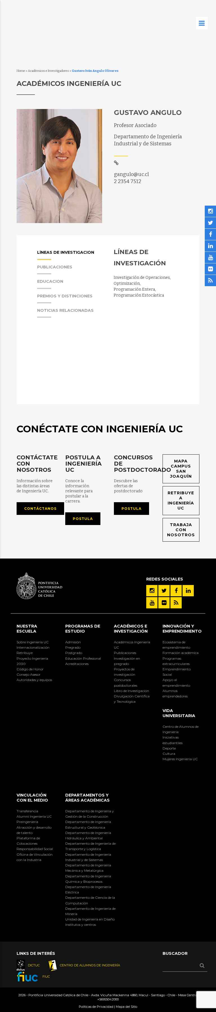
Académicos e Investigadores (48, 71)
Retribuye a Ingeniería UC (181, 500)
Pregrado (72, 647)
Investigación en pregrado (127, 661)
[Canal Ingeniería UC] (152, 602)
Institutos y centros (80, 924)
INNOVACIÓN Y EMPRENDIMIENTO (182, 629)
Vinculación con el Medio (32, 798)
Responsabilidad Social (35, 849)
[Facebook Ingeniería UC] (176, 590)
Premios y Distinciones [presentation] (65, 296)
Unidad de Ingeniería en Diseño (90, 919)
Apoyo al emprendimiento (176, 682)
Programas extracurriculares (176, 661)
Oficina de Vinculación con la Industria (35, 857)
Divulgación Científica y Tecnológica (132, 699)
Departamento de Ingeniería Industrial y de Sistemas (88, 857)
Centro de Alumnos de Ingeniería (181, 729)
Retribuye (25, 653)
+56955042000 (108, 999)
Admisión (73, 642)
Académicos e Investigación (131, 629)
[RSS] (176, 602)
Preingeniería (27, 822)
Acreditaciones (77, 664)
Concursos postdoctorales (125, 682)
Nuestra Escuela (27, 629)
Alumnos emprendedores (175, 693)
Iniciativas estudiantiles (173, 740)
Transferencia (27, 811)
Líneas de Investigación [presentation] (65, 252)
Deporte (169, 748)
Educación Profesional (83, 658)
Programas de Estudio (82, 629)
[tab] (70, 257)
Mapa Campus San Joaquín (181, 469)
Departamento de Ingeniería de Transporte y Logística (90, 846)
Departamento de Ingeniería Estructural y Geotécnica (88, 824)
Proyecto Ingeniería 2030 (32, 661)
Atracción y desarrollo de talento (34, 830)
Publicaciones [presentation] (54, 267)
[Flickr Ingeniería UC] (164, 602)
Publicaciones (125, 653)
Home (21, 71)
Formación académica (181, 653)
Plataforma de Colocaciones (28, 841)
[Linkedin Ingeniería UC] (188, 590)
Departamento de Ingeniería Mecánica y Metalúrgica (88, 868)
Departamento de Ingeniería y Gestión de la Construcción (89, 814)
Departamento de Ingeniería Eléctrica (88, 889)
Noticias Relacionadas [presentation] (65, 310)
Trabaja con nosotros (181, 529)
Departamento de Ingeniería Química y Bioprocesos (88, 879)
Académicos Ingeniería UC (132, 645)
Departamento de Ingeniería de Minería (90, 911)
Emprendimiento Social (177, 672)
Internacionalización (33, 647)
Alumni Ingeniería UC (34, 816)
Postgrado (73, 653)
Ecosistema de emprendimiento (176, 645)
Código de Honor (30, 669)
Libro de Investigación (131, 691)
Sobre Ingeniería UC (33, 642)
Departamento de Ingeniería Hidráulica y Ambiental (88, 835)
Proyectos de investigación (124, 672)
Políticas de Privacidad (96, 1007)
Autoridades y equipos (34, 680)
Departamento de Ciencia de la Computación (90, 900)
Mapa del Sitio (126, 1007)
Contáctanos (40, 508)
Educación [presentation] (50, 281)
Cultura (169, 753)
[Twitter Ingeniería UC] (164, 590)
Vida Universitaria (179, 713)
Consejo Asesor (28, 674)
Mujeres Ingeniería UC (180, 759)
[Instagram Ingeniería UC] (152, 590)
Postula (83, 519)
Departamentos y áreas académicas (87, 798)
